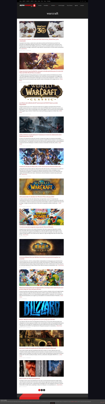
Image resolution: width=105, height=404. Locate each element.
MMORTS (32, 1)
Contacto (82, 5)
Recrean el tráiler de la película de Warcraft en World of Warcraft (37, 348)
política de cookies (74, 401)
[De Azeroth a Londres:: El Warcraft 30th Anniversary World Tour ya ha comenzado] (41, 37)
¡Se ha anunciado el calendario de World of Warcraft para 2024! (36, 196)
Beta (42, 1)
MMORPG (28, 1)
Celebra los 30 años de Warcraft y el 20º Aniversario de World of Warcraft (40, 166)
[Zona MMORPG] (27, 6)
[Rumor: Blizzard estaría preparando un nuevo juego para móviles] (41, 317)
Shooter (39, 1)
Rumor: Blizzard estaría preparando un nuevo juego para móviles (37, 319)
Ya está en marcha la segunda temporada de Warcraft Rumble (36, 227)
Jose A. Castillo (23, 50)
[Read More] (24, 48)
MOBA (36, 1)
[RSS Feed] (80, 1)
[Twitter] (82, 1)
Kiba (21, 236)
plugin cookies (102, 402)
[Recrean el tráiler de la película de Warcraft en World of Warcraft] (41, 346)
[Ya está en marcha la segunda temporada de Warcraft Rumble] (41, 224)
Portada (39, 5)
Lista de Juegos (61, 5)
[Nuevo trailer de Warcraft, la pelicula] (41, 376)
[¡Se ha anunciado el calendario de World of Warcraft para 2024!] (41, 194)
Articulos (53, 5)
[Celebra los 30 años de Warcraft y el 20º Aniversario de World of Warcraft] (41, 164)
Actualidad (46, 5)
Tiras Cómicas (69, 5)
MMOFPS (24, 1)
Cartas (20, 1)
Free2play (48, 1)
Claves (45, 1)
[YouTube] (85, 1)
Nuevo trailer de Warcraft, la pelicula (29, 378)
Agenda (76, 5)
